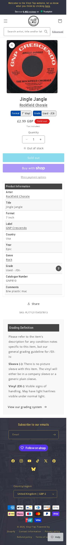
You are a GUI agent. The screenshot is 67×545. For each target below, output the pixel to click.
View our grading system (25, 407)
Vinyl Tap (30, 526)
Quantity (32, 132)
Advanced (54, 31)
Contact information (28, 531)
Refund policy (23, 537)
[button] (5, 21)
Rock (9, 259)
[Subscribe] (52, 434)
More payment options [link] (32, 177)
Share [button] (34, 304)
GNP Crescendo (16, 228)
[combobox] (25, 31)
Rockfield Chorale (32, 105)
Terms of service (43, 537)
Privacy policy (51, 531)
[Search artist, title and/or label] (43, 31)
